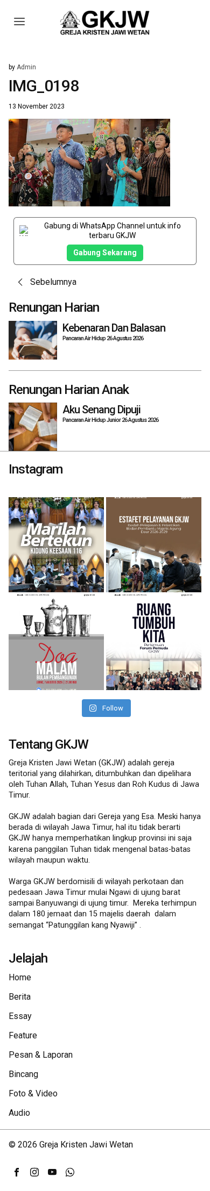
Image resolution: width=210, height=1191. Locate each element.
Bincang (23, 1074)
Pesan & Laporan (41, 1055)
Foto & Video (33, 1093)
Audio (19, 1113)
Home (20, 977)
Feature (23, 1035)
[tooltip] (17, 1172)
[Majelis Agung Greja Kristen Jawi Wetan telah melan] (153, 544)
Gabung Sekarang (105, 252)
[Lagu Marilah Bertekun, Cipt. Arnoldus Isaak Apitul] (56, 544)
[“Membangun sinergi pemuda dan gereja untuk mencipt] (153, 642)
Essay (20, 1016)
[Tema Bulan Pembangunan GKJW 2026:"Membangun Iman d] (56, 642)
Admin (26, 67)
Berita (20, 997)
